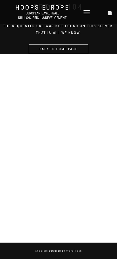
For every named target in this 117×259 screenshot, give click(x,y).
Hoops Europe (42, 7)
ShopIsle (42, 250)
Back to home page (58, 49)
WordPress (73, 250)
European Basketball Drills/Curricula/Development (42, 15)
